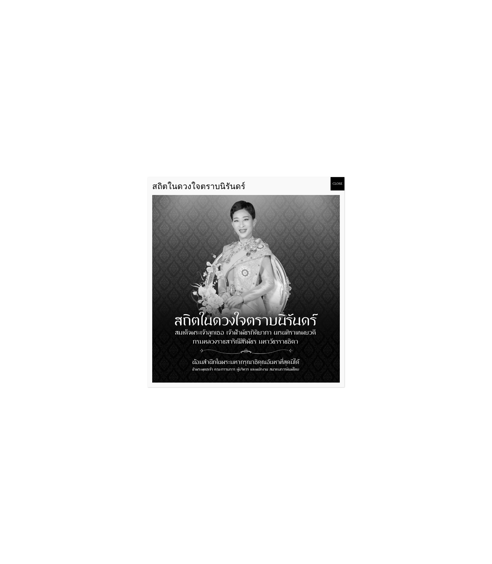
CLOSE (337, 184)
